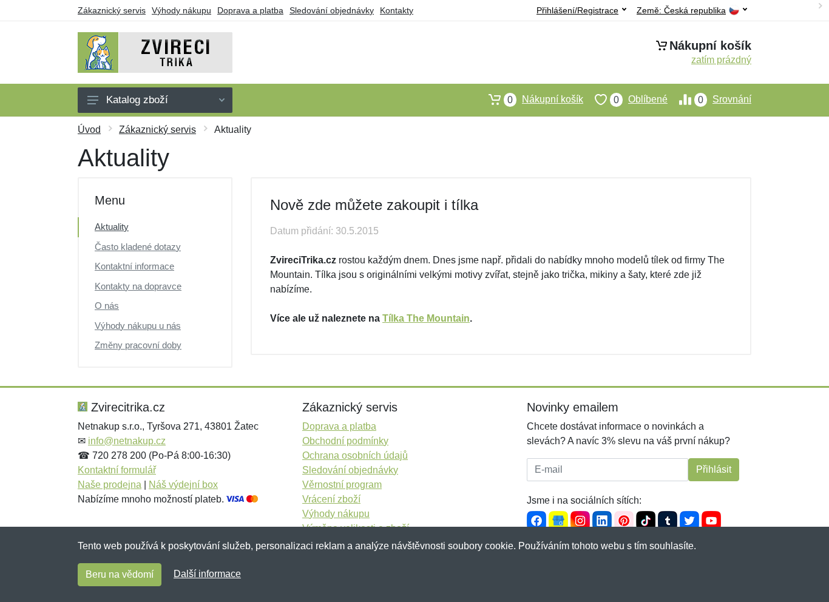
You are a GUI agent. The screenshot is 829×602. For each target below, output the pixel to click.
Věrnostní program (342, 484)
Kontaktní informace (134, 266)
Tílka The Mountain (426, 318)
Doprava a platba (250, 10)
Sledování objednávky (331, 10)
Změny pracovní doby (138, 345)
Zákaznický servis (112, 10)
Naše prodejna (109, 484)
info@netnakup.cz (127, 441)
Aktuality (112, 227)
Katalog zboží (137, 100)
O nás (107, 305)
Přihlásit (713, 469)
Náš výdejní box (183, 484)
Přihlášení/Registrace (577, 10)
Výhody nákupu (181, 10)
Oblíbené (641, 99)
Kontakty (396, 10)
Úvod (89, 129)
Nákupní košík (545, 99)
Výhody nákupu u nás (138, 325)
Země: (681, 10)
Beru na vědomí (120, 574)
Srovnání (724, 99)
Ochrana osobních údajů (355, 455)
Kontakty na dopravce (138, 286)
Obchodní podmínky (345, 441)
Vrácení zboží (331, 499)
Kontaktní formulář (117, 470)
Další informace (207, 574)
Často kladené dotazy (138, 247)
